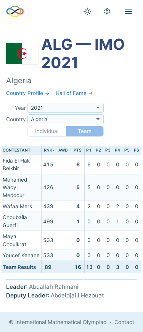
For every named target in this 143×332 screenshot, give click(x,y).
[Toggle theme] (87, 11)
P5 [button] (127, 150)
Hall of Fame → (74, 93)
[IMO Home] (15, 11)
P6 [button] (136, 150)
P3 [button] (108, 150)
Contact (124, 322)
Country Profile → (28, 93)
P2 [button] (98, 150)
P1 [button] (89, 150)
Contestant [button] (17, 150)
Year (20, 108)
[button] (48, 150)
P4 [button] (117, 150)
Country (16, 119)
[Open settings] (107, 11)
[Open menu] (128, 11)
